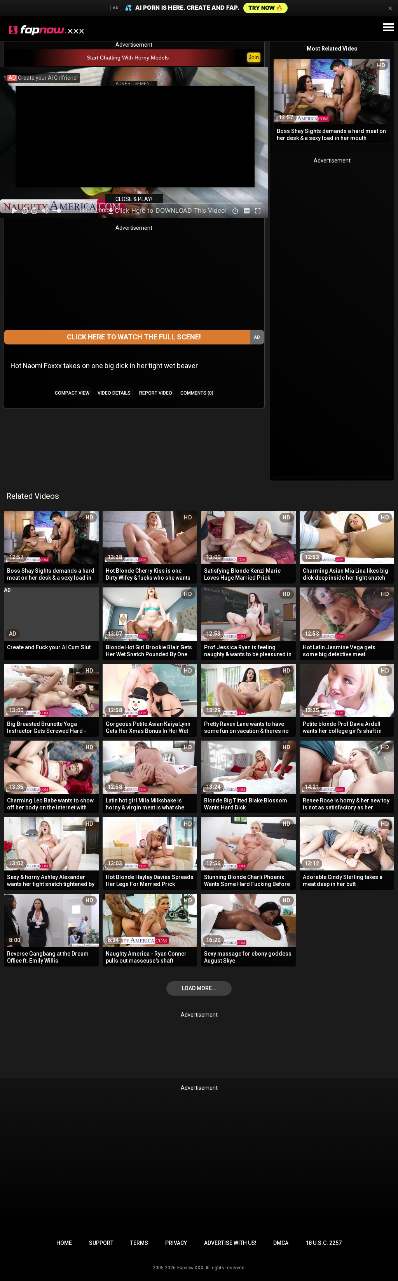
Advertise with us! (230, 1243)
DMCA (280, 1243)
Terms (139, 1243)
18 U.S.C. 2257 (323, 1243)
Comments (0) (196, 393)
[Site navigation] (388, 27)
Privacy (176, 1243)
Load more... (199, 988)
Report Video (155, 393)
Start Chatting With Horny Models (128, 57)
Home (64, 1243)
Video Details (114, 393)
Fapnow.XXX (190, 1268)
